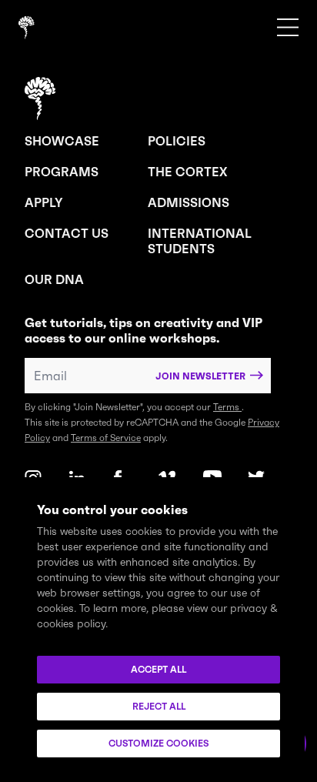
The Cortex (187, 171)
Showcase (62, 141)
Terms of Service (106, 437)
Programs (61, 171)
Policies (176, 141)
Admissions (188, 202)
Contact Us (66, 233)
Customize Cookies (158, 743)
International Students (200, 241)
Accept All (158, 669)
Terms (227, 407)
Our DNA (54, 279)
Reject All (158, 706)
